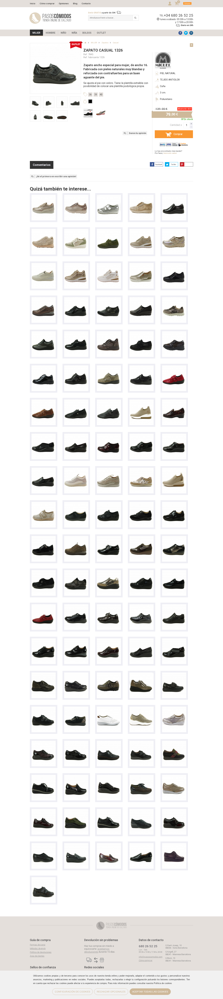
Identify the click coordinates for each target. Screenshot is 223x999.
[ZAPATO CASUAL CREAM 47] (44, 537)
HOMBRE (50, 33)
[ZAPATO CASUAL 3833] (174, 742)
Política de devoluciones (40, 952)
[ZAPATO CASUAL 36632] (141, 708)
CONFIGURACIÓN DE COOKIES (72, 991)
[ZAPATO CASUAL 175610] (109, 844)
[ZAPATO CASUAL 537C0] (109, 742)
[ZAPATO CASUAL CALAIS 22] (76, 298)
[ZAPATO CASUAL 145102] (76, 264)
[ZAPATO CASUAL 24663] (174, 605)
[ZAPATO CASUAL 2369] (44, 878)
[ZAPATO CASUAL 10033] (141, 639)
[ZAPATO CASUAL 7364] (141, 810)
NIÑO (63, 33)
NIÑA (74, 33)
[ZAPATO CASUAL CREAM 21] (76, 537)
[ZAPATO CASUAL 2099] (174, 196)
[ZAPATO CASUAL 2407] (109, 196)
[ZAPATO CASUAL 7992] (76, 674)
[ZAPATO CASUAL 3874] (141, 742)
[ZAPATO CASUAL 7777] (76, 742)
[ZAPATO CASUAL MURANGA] (44, 230)
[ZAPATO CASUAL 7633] (174, 776)
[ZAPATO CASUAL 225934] (76, 776)
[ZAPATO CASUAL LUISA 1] (141, 503)
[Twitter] (186, 33)
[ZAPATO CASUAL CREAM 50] (141, 264)
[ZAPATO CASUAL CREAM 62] (174, 264)
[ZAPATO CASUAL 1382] (141, 196)
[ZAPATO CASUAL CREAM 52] (44, 196)
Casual (116, 43)
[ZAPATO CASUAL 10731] (76, 435)
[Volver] (191, 45)
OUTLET (101, 33)
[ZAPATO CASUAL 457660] (141, 674)
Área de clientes (37, 956)
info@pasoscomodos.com (150, 957)
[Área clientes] (169, 3)
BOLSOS (86, 33)
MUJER (36, 33)
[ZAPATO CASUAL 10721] (109, 435)
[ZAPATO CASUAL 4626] (109, 230)
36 (90, 94)
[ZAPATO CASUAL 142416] (141, 401)
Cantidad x (176, 125)
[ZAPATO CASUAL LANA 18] (174, 503)
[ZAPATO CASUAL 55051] (141, 571)
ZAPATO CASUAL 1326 (103, 50)
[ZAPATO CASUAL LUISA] (141, 469)
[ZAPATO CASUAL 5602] (174, 844)
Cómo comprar (47, 3)
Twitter (173, 164)
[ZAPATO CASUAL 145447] (141, 230)
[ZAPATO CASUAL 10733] (44, 435)
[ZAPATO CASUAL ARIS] (76, 196)
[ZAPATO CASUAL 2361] (44, 708)
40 (101, 94)
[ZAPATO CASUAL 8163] (109, 708)
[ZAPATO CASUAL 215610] (174, 401)
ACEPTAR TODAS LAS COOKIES (150, 991)
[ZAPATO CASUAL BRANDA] (109, 298)
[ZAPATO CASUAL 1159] (44, 776)
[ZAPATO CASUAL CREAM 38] (76, 469)
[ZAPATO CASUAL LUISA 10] (174, 298)
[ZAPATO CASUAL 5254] (76, 366)
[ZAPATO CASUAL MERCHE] (141, 332)
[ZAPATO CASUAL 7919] (76, 571)
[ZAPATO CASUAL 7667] (44, 844)
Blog (75, 3)
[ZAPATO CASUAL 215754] (76, 810)
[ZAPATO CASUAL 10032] (174, 639)
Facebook (158, 164)
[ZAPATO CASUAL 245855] (44, 639)
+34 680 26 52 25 (178, 15)
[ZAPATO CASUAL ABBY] (76, 230)
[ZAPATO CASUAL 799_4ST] (44, 571)
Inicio (32, 3)
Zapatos (105, 43)
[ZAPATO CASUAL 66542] (109, 571)
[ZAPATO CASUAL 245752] (76, 639)
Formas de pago (37, 944)
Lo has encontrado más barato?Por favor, (168, 152)
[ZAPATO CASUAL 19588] (76, 844)
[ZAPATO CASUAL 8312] (174, 332)
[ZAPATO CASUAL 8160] (174, 230)
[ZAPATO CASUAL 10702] (44, 469)
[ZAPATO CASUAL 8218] (44, 674)
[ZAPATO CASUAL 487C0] (174, 571)
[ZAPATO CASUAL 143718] (174, 469)
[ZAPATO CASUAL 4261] (76, 605)
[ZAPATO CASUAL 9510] (141, 298)
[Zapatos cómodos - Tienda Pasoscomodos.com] (50, 18)
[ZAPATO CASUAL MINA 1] (109, 332)
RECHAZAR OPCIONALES (111, 991)
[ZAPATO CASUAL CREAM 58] (44, 298)
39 (95, 94)
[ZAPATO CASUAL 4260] (109, 605)
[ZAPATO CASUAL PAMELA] (76, 503)
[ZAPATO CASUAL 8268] (174, 708)
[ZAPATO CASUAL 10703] (174, 435)
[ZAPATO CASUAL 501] (141, 366)
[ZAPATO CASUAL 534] (44, 366)
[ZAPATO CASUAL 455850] (174, 674)
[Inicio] (85, 43)
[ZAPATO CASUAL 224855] (109, 639)
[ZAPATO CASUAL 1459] (109, 810)
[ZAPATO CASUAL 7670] (174, 810)
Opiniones (64, 3)
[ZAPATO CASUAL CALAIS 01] (44, 332)
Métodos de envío (38, 948)
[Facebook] (180, 33)
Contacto (86, 3)
